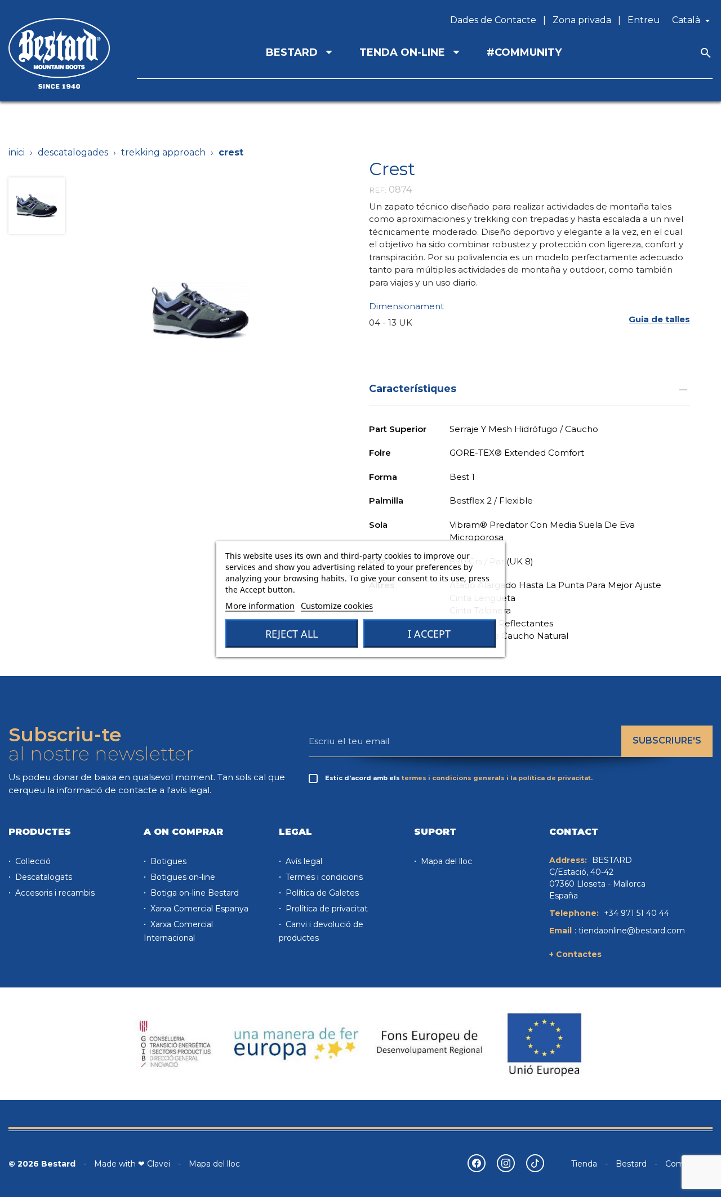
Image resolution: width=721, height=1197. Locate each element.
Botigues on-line (181, 877)
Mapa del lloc (445, 861)
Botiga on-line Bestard (193, 893)
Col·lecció (32, 861)
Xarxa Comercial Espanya (198, 909)
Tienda (584, 1164)
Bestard (631, 1164)
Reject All (291, 633)
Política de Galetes (321, 893)
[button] (659, 319)
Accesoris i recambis (54, 893)
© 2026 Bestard (41, 1164)
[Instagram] (506, 1163)
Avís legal (302, 861)
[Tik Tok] (535, 1163)
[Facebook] (477, 1163)
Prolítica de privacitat (325, 909)
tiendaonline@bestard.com (631, 930)
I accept (429, 633)
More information (260, 605)
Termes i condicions (323, 877)
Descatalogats (42, 877)
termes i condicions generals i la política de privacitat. (497, 778)
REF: (377, 189)
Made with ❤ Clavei (132, 1164)
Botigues (167, 861)
